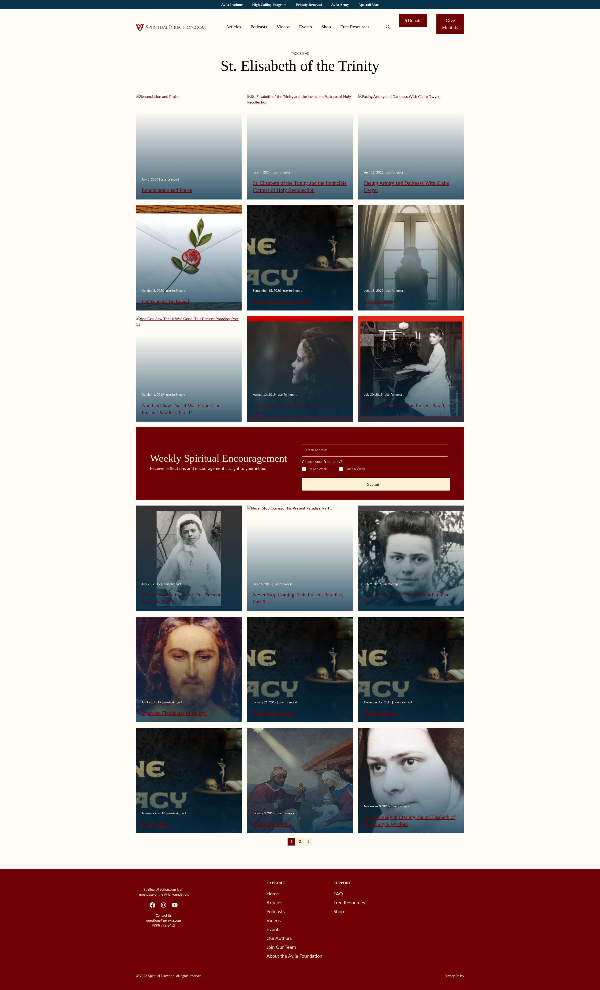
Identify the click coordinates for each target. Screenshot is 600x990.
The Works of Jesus (273, 713)
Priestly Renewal (309, 5)
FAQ (338, 894)
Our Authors (279, 938)
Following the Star (272, 824)
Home (272, 894)
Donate (413, 20)
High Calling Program (269, 5)
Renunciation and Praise (167, 190)
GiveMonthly (450, 24)
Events (305, 26)
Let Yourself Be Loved (165, 301)
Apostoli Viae (368, 5)
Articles (233, 26)
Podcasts (259, 26)
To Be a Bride (378, 301)
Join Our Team (281, 947)
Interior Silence (380, 713)
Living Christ (155, 824)
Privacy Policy (454, 976)
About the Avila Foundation (294, 956)
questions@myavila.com (163, 920)
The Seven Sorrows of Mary (282, 301)
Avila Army (340, 5)
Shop (326, 26)
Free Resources (354, 26)
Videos (283, 26)
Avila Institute (232, 5)
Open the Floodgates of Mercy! (174, 713)
